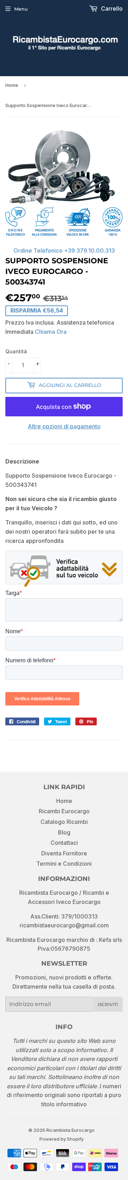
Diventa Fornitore (64, 853)
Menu (21, 9)
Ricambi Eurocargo (64, 811)
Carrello (111, 8)
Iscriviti (108, 1004)
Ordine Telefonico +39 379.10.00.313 (64, 250)
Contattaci (64, 842)
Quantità (16, 351)
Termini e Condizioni (64, 863)
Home (11, 85)
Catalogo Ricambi (64, 821)
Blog (64, 832)
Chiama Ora (50, 331)
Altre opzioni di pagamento (64, 426)
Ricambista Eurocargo (70, 1130)
